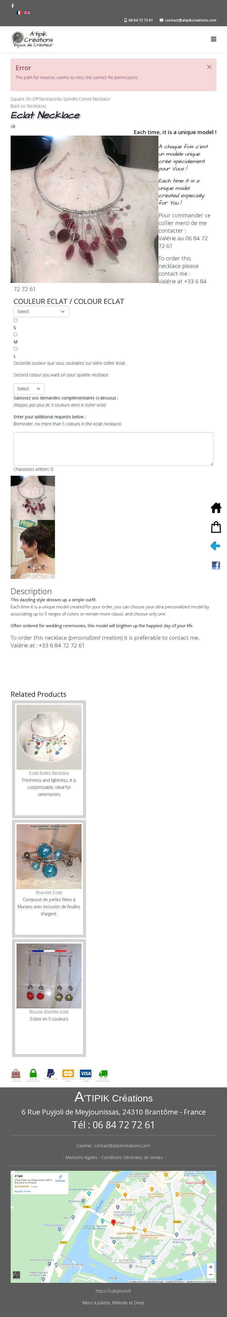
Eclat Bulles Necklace (49, 773)
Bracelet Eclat (49, 892)
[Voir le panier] (218, 527)
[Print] (113, 126)
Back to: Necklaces (28, 106)
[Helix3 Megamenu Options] (213, 39)
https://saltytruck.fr (113, 1291)
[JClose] (209, 67)
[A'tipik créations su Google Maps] (113, 1227)
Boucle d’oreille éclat (49, 1012)
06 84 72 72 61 (141, 20)
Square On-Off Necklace (33, 99)
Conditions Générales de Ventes (132, 1157)
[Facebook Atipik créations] (218, 565)
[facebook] (12, 6)
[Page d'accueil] (218, 508)
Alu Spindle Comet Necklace (83, 99)
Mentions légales (82, 1157)
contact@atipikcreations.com (190, 20)
